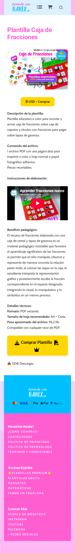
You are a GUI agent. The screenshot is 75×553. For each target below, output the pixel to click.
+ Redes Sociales (23, 534)
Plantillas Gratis (24, 478)
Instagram (17, 519)
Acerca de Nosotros (27, 514)
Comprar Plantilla (37, 342)
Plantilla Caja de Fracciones (29, 33)
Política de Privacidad (29, 442)
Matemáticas (19, 488)
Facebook (16, 529)
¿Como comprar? (23, 431)
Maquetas (17, 483)
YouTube (16, 524)
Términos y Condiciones (30, 452)
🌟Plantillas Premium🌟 (29, 473)
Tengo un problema (26, 493)
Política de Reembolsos (30, 447)
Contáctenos (20, 437)
